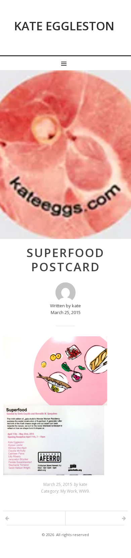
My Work (68, 491)
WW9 (84, 491)
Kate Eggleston (64, 26)
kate (83, 484)
